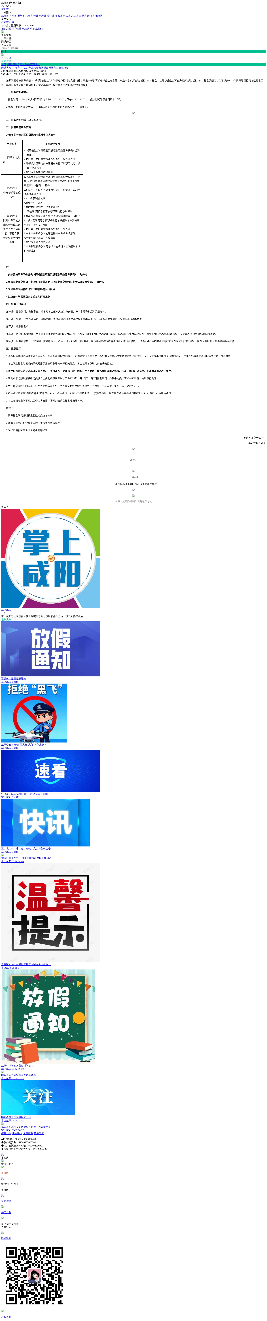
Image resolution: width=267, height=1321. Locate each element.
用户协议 (17, 28)
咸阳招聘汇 (13, 64)
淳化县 (50, 15)
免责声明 (27, 28)
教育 (17, 67)
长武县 (66, 15)
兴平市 (13, 15)
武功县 (74, 15)
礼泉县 (29, 15)
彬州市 (21, 15)
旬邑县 (58, 15)
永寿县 (42, 15)
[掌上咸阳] (2, 32)
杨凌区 (99, 15)
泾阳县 (91, 15)
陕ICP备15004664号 (25, 1139)
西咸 (11, 22)
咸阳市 (5, 9)
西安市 (5, 22)
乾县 (35, 15)
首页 (3, 64)
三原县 (83, 15)
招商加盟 (6, 28)
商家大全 (35, 64)
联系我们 (38, 28)
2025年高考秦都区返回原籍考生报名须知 (46, 67)
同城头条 (25, 64)
